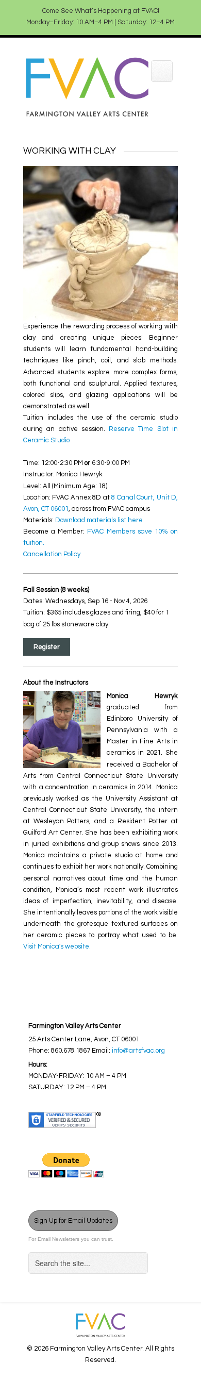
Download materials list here (99, 520)
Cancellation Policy (51, 554)
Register (47, 647)
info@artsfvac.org (138, 1050)
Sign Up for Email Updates (73, 1220)
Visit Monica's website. (57, 946)
